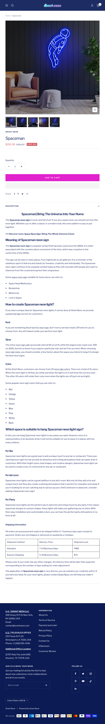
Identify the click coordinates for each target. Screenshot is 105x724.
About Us (43, 615)
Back (11, 423)
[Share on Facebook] (14, 194)
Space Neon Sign (32, 234)
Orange (12, 394)
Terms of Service (47, 620)
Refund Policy (45, 630)
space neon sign (19, 277)
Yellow (12, 399)
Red (10, 389)
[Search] (12, 5)
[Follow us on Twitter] (83, 673)
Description (12, 206)
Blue (11, 408)
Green (12, 403)
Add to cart (52, 178)
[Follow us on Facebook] (75, 673)
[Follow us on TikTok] (90, 681)
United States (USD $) (16, 700)
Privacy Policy (45, 635)
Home (8, 16)
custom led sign (13, 314)
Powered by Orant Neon (29, 708)
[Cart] (98, 5)
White (12, 418)
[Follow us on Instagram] (90, 673)
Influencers (44, 646)
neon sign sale (23, 345)
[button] (52, 186)
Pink (11, 413)
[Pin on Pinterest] (18, 194)
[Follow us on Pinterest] (75, 681)
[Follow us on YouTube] (83, 681)
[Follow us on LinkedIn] (75, 688)
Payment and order (48, 625)
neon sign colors (62, 369)
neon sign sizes (12, 352)
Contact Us (44, 641)
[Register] (46, 685)
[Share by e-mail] (27, 194)
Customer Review (47, 651)
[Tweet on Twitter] (22, 194)
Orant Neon (11, 132)
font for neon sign (40, 327)
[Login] (92, 5)
